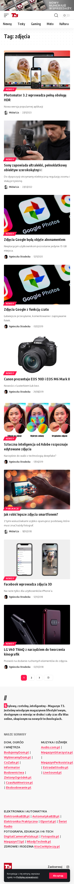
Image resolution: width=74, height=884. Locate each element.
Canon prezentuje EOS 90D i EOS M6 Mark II (37, 379)
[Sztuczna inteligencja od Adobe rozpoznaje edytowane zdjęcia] (37, 419)
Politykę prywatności (27, 877)
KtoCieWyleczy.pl (47, 846)
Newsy (10, 89)
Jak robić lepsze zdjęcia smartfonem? (31, 514)
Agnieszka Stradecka (19, 256)
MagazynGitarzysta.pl (57, 752)
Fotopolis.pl (50, 836)
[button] (58, 876)
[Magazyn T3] (15, 15)
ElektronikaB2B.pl (17, 816)
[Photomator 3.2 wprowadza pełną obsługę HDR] (37, 70)
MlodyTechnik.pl (39, 841)
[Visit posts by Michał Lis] (6, 113)
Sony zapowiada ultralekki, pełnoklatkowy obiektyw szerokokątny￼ (35, 167)
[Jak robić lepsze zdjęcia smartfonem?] (37, 489)
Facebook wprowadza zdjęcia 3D (28, 584)
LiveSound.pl (52, 772)
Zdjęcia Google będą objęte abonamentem (34, 239)
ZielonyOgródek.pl (17, 777)
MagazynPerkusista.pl (57, 762)
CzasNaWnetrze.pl (19, 782)
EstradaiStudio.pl (55, 767)
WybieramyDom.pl (17, 757)
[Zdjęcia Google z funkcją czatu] (37, 284)
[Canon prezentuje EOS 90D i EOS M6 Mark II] (37, 354)
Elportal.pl (48, 821)
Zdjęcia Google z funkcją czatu (26, 309)
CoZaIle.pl (11, 762)
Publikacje (12, 508)
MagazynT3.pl (14, 841)
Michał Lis (14, 112)
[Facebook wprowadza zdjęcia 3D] (37, 559)
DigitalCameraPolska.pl (21, 836)
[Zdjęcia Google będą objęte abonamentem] (37, 215)
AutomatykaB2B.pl (45, 816)
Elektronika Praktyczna (21, 821)
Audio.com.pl (50, 747)
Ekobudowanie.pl (18, 787)
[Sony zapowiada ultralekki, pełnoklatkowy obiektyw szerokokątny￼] (37, 140)
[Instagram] (68, 867)
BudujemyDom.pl (16, 752)
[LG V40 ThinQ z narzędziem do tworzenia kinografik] (37, 625)
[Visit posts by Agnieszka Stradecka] (6, 257)
